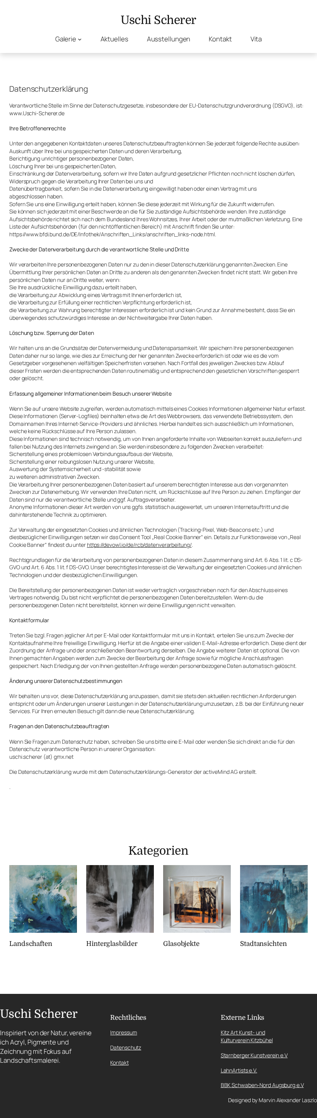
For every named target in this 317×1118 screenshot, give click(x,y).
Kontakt (119, 1062)
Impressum (123, 1032)
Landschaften (30, 943)
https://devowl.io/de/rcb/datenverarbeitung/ (139, 544)
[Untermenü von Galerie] (80, 39)
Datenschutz (125, 1047)
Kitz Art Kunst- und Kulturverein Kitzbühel (247, 1036)
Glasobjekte (181, 943)
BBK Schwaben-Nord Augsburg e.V (262, 1085)
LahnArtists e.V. (239, 1070)
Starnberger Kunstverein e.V (254, 1055)
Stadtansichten (263, 943)
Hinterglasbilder (111, 943)
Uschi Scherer (158, 20)
